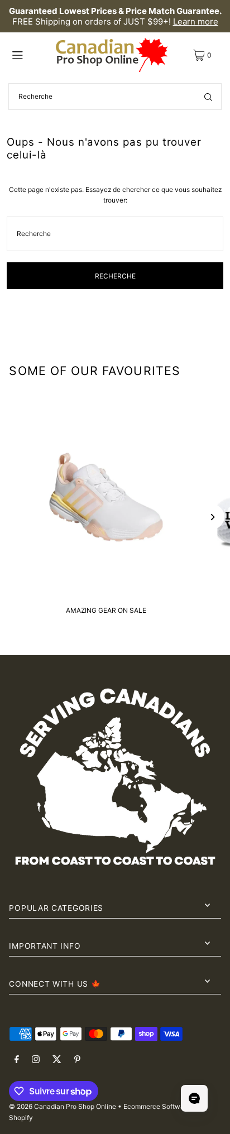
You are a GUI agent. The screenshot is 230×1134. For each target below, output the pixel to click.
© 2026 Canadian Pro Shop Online (62, 1106)
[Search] (208, 96)
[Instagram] (36, 1059)
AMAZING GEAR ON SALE (106, 610)
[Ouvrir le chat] (194, 1098)
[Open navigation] (30, 54)
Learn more (195, 21)
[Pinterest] (77, 1059)
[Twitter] (56, 1059)
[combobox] (115, 96)
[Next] (211, 517)
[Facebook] (17, 1059)
